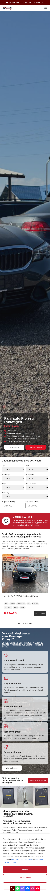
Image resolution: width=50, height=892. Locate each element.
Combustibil (30, 475)
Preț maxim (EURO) (32, 502)
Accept (25, 869)
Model (28, 466)
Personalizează (25, 878)
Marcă (4, 466)
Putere (4, 484)
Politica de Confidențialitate (22, 859)
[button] (46, 8)
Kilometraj (5, 493)
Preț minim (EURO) (8, 502)
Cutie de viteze (31, 484)
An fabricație (6, 475)
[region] (25, 863)
